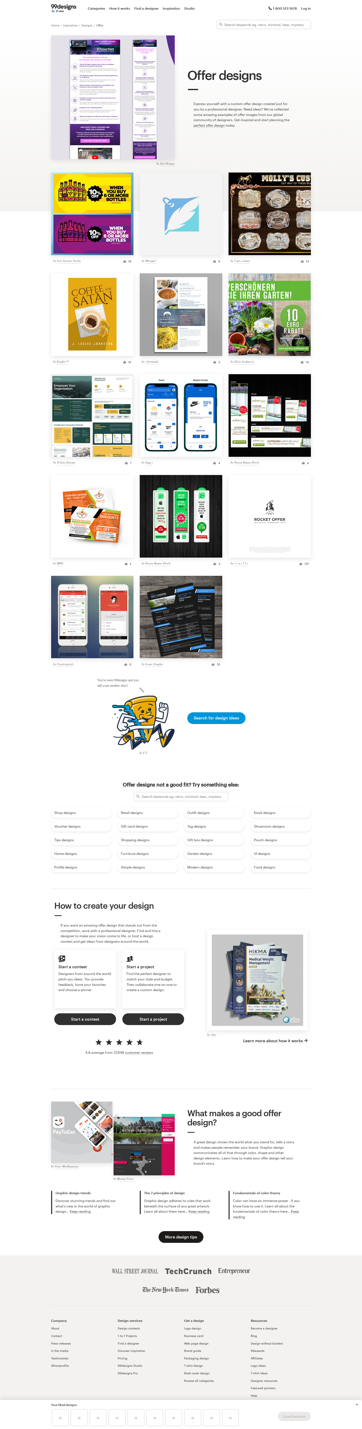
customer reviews (139, 1052)
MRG (60, 563)
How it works (119, 8)
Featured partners (263, 1388)
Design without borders (267, 1343)
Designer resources (264, 1380)
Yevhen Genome (66, 462)
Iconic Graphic (154, 664)
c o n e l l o (241, 563)
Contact (56, 1336)
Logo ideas (258, 1365)
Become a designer (264, 1328)
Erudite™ (63, 361)
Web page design (196, 1343)
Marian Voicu (125, 1179)
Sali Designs (167, 163)
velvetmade (151, 361)
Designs (87, 25)
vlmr (213, 1035)
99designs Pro (128, 1373)
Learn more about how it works (273, 1040)
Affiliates (257, 1358)
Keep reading (80, 1211)
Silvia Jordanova (244, 361)
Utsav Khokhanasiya (67, 1166)
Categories (96, 8)
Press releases (61, 1343)
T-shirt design (193, 1365)
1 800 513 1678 (285, 8)
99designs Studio (130, 1365)
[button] (357, 1404)
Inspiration (171, 8)
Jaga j (149, 462)
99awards (258, 1350)
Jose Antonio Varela (69, 261)
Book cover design (196, 1373)
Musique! (150, 261)
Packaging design (196, 1358)
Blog (254, 1336)
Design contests (129, 1328)
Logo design (192, 1328)
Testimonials (60, 1358)
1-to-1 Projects (127, 1336)
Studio (189, 8)
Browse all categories (199, 1380)
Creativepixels (65, 664)
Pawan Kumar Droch (246, 462)
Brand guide (192, 1350)
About (55, 1328)
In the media (60, 1350)
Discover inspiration (131, 1350)
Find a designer (146, 8)
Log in (306, 8)
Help (254, 1395)
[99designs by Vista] (63, 8)
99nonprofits (60, 1365)
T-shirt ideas (259, 1373)
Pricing (122, 1358)
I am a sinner (242, 261)
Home (55, 25)
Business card (193, 1336)
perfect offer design (209, 125)
